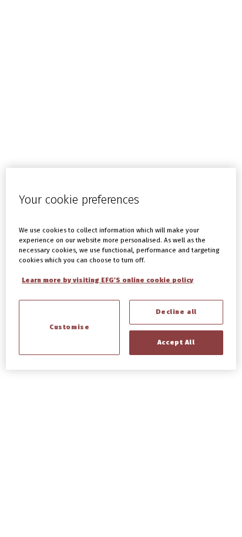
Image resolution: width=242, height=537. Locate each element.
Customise (69, 327)
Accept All (176, 342)
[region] (121, 268)
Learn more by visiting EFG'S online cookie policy (107, 280)
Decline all (176, 312)
